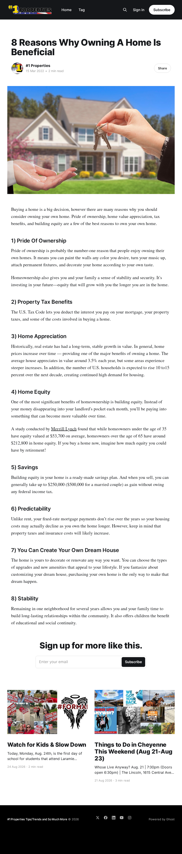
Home (66, 10)
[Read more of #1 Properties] (17, 68)
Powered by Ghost (162, 819)
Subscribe (161, 10)
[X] (97, 817)
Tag (82, 10)
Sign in (138, 10)
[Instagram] (129, 817)
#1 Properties (38, 65)
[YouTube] (121, 817)
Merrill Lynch (64, 429)
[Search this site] (125, 9)
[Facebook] (105, 817)
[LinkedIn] (113, 817)
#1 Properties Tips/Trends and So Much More (37, 819)
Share (162, 68)
